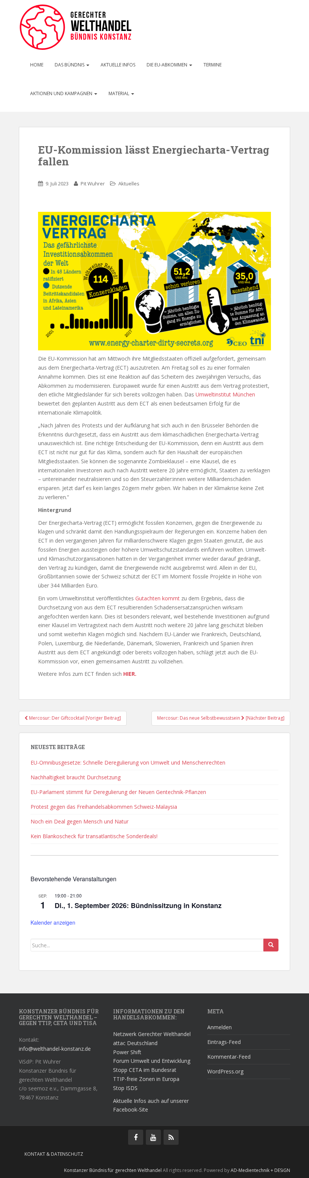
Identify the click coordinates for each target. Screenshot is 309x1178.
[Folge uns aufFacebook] (135, 1137)
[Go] (270, 945)
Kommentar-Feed (229, 1056)
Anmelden (219, 1027)
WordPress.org (225, 1071)
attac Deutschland (135, 1043)
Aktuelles (128, 183)
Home (36, 65)
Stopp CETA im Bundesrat (144, 1069)
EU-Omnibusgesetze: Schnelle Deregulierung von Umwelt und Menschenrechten (128, 762)
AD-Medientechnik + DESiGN (260, 1170)
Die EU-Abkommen (167, 65)
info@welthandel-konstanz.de (55, 1048)
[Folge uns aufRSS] (171, 1137)
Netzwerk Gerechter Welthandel (152, 1034)
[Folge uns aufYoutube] (153, 1137)
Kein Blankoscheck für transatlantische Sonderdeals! (94, 836)
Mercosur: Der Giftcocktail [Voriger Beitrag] (74, 718)
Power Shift (127, 1052)
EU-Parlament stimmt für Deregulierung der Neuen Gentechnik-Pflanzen (118, 792)
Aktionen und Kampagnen (61, 93)
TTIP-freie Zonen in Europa (146, 1078)
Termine (212, 65)
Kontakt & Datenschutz (53, 1154)
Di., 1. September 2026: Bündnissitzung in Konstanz (138, 905)
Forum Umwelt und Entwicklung (151, 1060)
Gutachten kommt (157, 598)
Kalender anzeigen (53, 922)
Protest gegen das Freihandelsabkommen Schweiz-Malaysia (104, 806)
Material (119, 93)
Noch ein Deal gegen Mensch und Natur (79, 821)
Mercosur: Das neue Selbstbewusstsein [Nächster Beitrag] (221, 718)
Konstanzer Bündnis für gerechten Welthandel (113, 1170)
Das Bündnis (70, 65)
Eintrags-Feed (224, 1041)
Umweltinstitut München (225, 394)
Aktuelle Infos (118, 65)
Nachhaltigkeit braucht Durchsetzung (76, 777)
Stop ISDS (125, 1088)
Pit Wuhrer (93, 183)
